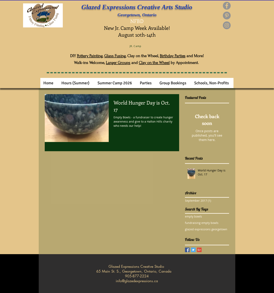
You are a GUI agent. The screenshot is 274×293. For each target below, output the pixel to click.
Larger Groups (118, 62)
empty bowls (193, 216)
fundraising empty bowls (201, 223)
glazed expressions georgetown (206, 229)
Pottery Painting (90, 55)
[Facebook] (227, 6)
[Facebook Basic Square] (187, 250)
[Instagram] (227, 25)
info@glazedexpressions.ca (137, 280)
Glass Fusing (115, 55)
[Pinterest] (227, 15)
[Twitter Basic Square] (193, 250)
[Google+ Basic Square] (199, 250)
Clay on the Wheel (154, 62)
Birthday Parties (173, 55)
